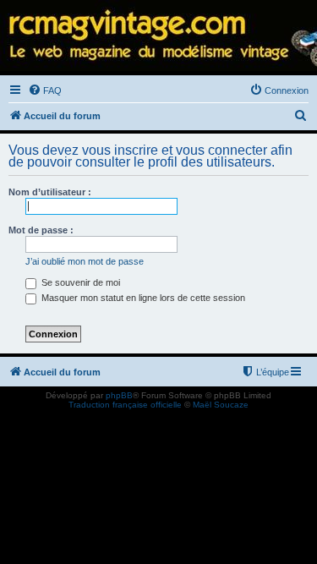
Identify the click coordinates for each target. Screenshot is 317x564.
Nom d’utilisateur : (49, 192)
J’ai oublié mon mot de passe (84, 261)
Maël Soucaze (221, 404)
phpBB (119, 395)
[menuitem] (45, 90)
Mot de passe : (41, 230)
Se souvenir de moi (79, 282)
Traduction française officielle (125, 404)
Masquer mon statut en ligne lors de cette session (142, 298)
